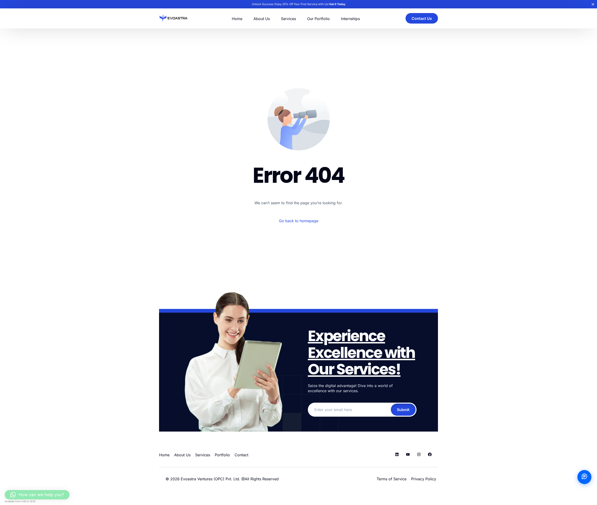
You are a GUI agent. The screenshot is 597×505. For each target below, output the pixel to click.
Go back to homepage (298, 220)
